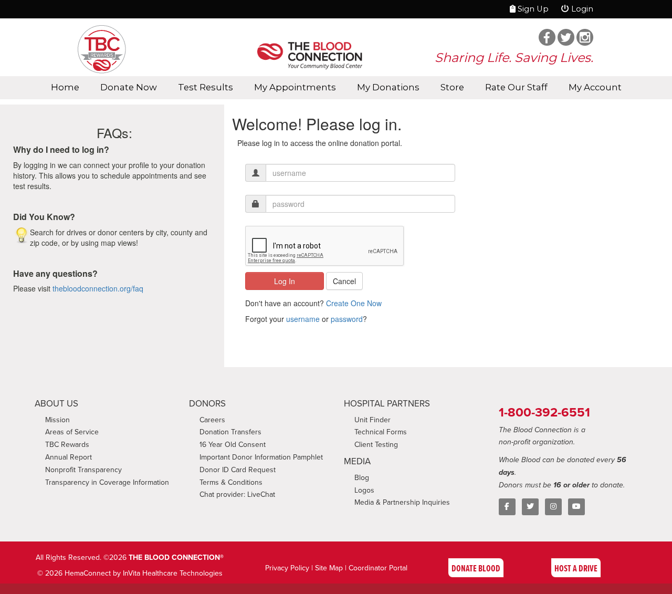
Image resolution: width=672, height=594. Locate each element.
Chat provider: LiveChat (237, 494)
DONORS (207, 403)
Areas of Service (72, 431)
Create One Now (354, 303)
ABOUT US (56, 403)
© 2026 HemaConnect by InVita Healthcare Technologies (130, 573)
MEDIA (357, 461)
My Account (595, 87)
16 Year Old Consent (233, 444)
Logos (364, 490)
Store (452, 87)
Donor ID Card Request (238, 469)
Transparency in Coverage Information (107, 482)
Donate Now (128, 87)
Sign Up (532, 9)
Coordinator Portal (378, 567)
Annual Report (68, 457)
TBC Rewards (67, 444)
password (347, 319)
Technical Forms (380, 431)
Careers (212, 419)
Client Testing (376, 444)
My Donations (388, 87)
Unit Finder (372, 419)
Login (581, 9)
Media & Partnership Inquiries (402, 502)
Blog (361, 477)
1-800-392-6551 (544, 412)
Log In (284, 281)
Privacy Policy (287, 567)
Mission (57, 419)
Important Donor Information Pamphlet (261, 457)
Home (65, 87)
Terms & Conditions (231, 482)
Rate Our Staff (516, 87)
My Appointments (295, 87)
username (303, 319)
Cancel (344, 281)
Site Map (329, 567)
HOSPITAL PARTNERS (387, 403)
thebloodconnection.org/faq (97, 288)
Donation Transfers (230, 431)
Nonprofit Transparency (83, 469)
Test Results (205, 87)
